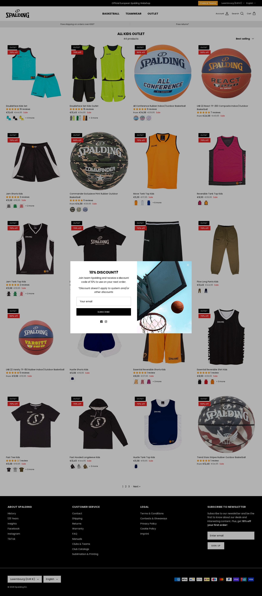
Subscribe (104, 311)
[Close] (188, 265)
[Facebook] (101, 321)
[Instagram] (106, 321)
